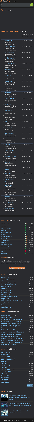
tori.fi (6, 121)
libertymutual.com (10, 191)
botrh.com (4, 305)
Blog (15, 420)
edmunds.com (9, 133)
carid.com (8, 173)
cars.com (8, 70)
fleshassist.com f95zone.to (10, 330)
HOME (14, 1)
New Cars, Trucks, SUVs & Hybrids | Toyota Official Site (8, 85)
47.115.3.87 (4, 380)
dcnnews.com (5, 224)
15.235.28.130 (5, 355)
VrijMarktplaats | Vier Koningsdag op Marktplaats (8, 44)
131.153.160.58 (5, 365)
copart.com (8, 110)
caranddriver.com (10, 156)
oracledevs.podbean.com (8, 284)
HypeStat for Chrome (18, 268)
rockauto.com (9, 58)
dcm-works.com (6, 228)
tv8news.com (5, 278)
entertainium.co (6, 249)
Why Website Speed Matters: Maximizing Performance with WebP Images (19, 397)
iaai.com (7, 145)
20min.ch (8, 104)
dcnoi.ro (3, 251)
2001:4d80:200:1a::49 (8, 359)
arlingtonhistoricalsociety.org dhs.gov (13, 340)
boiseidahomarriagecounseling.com (11, 301)
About (24, 420)
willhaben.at (8, 87)
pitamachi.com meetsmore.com (11, 338)
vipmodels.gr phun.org (8, 344)
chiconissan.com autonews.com (11, 319)
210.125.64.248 (5, 378)
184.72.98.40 (5, 374)
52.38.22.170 (5, 382)
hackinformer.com (6, 245)
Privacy (19, 420)
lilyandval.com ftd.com (8, 328)
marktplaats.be (9, 41)
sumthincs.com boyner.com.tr (11, 324)
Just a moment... (10, 48)
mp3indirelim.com (6, 307)
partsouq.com (9, 208)
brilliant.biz (4, 238)
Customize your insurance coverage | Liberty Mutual (8, 194)
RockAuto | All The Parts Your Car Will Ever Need (8, 62)
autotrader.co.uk (10, 46)
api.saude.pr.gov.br (6, 292)
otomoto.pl (8, 185)
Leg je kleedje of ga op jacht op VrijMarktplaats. (8, 42)
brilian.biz (4, 234)
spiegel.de (8, 162)
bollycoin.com (5, 299)
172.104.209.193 (6, 372)
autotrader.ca (9, 98)
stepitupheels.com (6, 303)
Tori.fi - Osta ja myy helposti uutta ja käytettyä (8, 125)
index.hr (3, 243)
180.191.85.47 (5, 367)
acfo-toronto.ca (6, 286)
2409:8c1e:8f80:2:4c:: (8, 369)
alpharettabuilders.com (8, 280)
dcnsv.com (4, 226)
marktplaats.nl (9, 64)
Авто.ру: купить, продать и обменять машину (8, 200)
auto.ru (7, 197)
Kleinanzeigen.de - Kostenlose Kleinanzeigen (8, 56)
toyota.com (8, 81)
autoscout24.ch (10, 150)
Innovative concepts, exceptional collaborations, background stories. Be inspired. (8, 181)
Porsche (7, 129)
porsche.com (9, 127)
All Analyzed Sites (8, 420)
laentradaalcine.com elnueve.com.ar (12, 342)
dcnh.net (4, 230)
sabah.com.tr (5, 247)
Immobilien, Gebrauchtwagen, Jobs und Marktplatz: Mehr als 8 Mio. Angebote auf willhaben (8, 89)
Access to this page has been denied (8, 160)
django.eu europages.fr (9, 317)
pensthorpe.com (6, 294)
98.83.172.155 (5, 376)
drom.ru (7, 116)
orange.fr (8, 75)
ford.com (8, 93)
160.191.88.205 (5, 363)
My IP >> (30, 385)
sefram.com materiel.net (9, 336)
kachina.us (4, 288)
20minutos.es (5, 240)
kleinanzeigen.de (10, 52)
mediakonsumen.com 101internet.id (12, 332)
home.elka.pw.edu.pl (7, 290)
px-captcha (8, 158)
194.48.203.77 (5, 357)
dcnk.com (4, 253)
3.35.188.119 (4, 361)
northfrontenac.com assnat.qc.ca (12, 334)
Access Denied (9, 71)
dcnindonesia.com (6, 236)
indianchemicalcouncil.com (9, 296)
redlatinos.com (9, 202)
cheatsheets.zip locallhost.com (11, 321)
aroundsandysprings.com (8, 282)
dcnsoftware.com (6, 232)
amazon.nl (8, 139)
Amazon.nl (8, 141)
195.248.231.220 (6, 353)
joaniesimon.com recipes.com (11, 326)
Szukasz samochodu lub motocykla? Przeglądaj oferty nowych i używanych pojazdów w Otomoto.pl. (8, 187)
